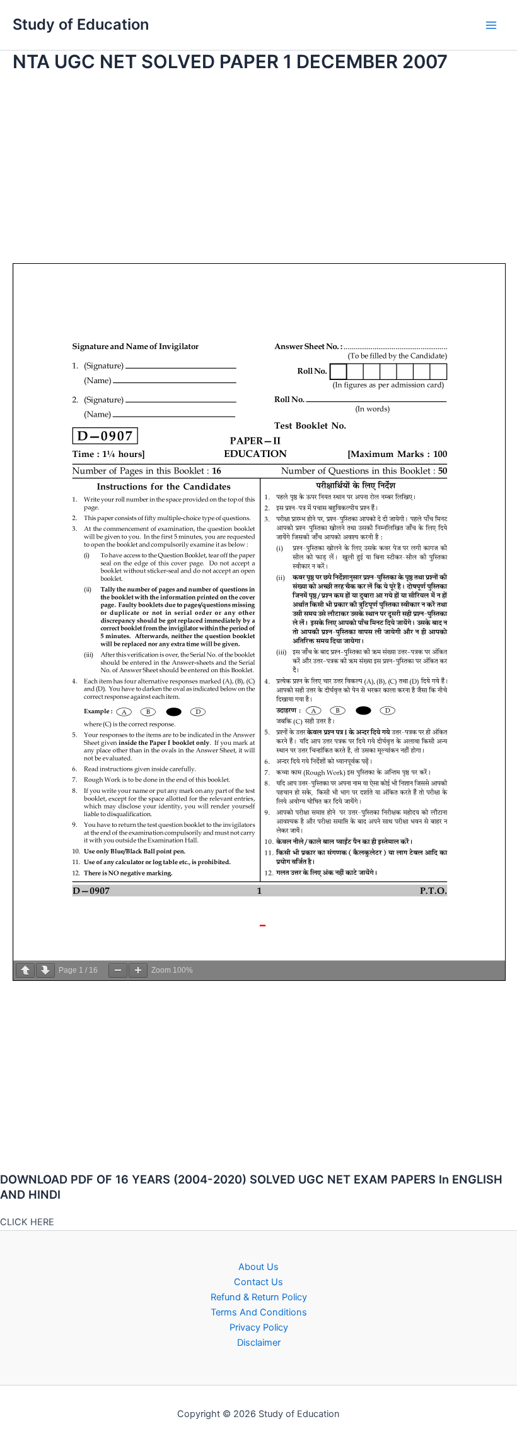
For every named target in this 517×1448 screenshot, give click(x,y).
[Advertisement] (258, 174)
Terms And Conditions (259, 1312)
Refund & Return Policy (259, 1297)
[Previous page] (25, 970)
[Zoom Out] (117, 970)
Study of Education (81, 24)
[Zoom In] (138, 970)
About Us (258, 1267)
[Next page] (45, 970)
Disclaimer (259, 1342)
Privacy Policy (258, 1327)
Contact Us (258, 1282)
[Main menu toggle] (491, 25)
